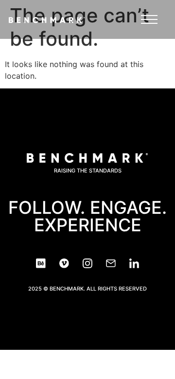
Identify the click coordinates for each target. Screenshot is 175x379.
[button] (149, 22)
